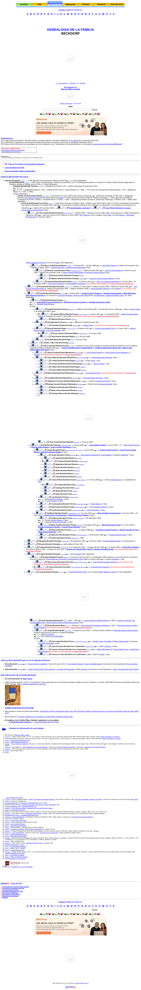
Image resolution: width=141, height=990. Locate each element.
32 (66, 557)
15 (70, 328)
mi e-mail (73, 140)
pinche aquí (134, 799)
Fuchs (47, 634)
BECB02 (73, 455)
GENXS (8, 866)
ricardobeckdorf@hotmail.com (29, 815)
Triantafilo (41, 643)
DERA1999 (7, 838)
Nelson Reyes (88, 325)
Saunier (78, 554)
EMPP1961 (77, 567)
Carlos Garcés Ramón (94, 352)
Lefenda (84, 669)
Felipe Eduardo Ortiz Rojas (93, 378)
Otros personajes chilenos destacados (20, 171)
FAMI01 (70, 213)
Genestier (115, 559)
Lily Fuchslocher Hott (11, 803)
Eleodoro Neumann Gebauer (49, 527)
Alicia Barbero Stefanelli (89, 455)
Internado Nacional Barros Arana (126, 630)
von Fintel (28, 198)
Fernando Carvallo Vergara (106, 530)
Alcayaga (56, 522)
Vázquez (108, 295)
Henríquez (68, 295)
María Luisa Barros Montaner (19, 857)
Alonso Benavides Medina (18, 826)
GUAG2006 (8, 852)
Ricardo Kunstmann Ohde (127, 625)
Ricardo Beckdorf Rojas (12, 815)
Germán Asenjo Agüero (113, 293)
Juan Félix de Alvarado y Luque (117, 208)
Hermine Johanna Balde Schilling (96, 620)
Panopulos (50, 643)
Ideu (57, 263)
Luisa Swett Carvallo (97, 445)
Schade (35, 198)
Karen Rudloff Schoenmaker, (33, 829)
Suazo (132, 309)
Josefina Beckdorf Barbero (18, 846)
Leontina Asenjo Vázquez (91, 293)
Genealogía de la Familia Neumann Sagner (39, 808)
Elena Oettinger (39, 627)
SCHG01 (7, 841)
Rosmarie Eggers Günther (94, 272)
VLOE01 (81, 641)
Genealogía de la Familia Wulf (49, 833)
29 (72, 346)
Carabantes (99, 381)
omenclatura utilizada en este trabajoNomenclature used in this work (13, 150)
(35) (48, 458)
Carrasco (60, 295)
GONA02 (7, 824)
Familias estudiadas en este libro (34, 684)
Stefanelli (124, 455)
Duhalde (115, 295)
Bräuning (107, 572)
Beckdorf (82, 83)
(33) (40, 270)
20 (65, 300)
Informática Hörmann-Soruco (34, 843)
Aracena (108, 646)
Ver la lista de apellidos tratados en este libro (88, 799)
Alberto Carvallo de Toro (129, 530)
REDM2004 (7, 747)
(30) (62, 208)
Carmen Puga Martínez (71, 527)
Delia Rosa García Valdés (51, 452)
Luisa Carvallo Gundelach (61, 447)
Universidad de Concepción (56, 559)
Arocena (118, 480)
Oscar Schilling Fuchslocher (19, 744)
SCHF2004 (73, 270)
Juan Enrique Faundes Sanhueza (105, 562)
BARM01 (7, 857)
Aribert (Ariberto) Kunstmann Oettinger (95, 625)
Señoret (107, 381)
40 (47, 196)
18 (65, 547)
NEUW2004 (8, 808)
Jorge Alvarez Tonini (93, 373)
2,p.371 (27, 182)
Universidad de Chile (75, 559)
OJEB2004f (8, 817)
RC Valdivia (84, 215)
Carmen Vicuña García (108, 450)
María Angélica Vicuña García (108, 513)
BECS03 (72, 309)
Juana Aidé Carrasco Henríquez (49, 302)
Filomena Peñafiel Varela (103, 549)
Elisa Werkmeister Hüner (78, 572)
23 (69, 322)
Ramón (36, 355)
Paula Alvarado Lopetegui (79, 208)
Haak (113, 572)
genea (62, 10)
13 (67, 328)
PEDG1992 (7, 749)
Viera (30, 679)
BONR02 (81, 562)
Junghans (81, 284)
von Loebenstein (57, 636)
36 (73, 328)
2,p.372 (22, 180)
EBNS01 (7, 855)
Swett (75, 295)
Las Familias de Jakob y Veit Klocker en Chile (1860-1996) (38, 804)
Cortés (102, 654)
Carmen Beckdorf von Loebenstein (15, 858)
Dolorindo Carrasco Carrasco (75, 302)
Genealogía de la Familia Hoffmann (94, 747)
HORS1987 (7, 843)
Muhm (118, 289)
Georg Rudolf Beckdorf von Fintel (46, 722)
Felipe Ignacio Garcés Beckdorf (116, 352)
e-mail (80, 314)
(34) (44, 275)
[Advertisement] (70, 21)
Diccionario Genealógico (10, 893)
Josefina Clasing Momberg (75, 267)
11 (18, 664)
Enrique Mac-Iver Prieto (117, 535)
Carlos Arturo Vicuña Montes (55, 515)
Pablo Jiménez (96, 504)
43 (70, 630)
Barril (25, 679)
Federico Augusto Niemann (36, 263)
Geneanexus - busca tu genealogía (22, 867)
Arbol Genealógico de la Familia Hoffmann (35, 747)
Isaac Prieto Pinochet (131, 445)
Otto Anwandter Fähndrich (100, 289)
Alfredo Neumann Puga (111, 525)
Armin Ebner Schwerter (17, 855)
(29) (98, 208)
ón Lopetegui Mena (36, 210)
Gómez (53, 520)
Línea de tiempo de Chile (14, 168)
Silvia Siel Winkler (53, 330)
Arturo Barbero (106, 455)
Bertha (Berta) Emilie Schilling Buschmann (62, 623)
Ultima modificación (66, 103)
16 (77, 525)
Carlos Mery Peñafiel (130, 547)
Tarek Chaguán (98, 364)
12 (67, 630)
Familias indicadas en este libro (111, 738)
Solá (112, 480)
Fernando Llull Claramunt (100, 567)
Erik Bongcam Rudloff (17, 829)
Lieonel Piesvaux (93, 510)
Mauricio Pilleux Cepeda (70, 89)
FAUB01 (85, 562)
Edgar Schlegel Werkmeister (73, 272)
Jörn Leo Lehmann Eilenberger (108, 282)
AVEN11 (66, 213)
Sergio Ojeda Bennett (18, 817)
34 (21, 664)
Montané (103, 384)
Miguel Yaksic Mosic (121, 641)
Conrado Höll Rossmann (65, 669)
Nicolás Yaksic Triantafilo (102, 641)
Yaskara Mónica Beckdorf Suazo (20, 740)
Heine (93, 361)
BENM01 (76, 562)
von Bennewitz (99, 295)
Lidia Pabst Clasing (109, 265)
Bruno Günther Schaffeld (37, 664)
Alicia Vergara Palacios (47, 532)
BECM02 (78, 352)
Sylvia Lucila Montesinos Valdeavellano (77, 348)
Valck (109, 215)
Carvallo (81, 295)
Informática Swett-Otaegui (33, 813)
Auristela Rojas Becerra (45, 304)
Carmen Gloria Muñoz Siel (104, 328)
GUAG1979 (65, 541)
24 (81, 525)
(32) (36, 265)
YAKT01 (85, 641)
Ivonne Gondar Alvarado (18, 824)
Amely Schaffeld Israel (93, 664)
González (63, 522)
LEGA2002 (7, 799)
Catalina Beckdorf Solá (17, 850)
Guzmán (54, 501)
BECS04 (83, 480)
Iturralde (52, 499)
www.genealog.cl (63, 83)
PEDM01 (20, 669)
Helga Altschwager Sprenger (101, 357)
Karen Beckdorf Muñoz (12, 845)
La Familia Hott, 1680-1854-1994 (28, 803)
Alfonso (59, 520)
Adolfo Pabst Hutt (57, 267)
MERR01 (7, 810)
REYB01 (75, 325)
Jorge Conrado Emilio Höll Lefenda (41, 669)
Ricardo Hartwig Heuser (111, 541)
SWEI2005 (7, 822)
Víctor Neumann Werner (19, 808)
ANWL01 (7, 827)
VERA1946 (78, 450)
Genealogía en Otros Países (11, 894)
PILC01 (79, 357)
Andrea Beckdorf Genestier (18, 836)
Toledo (137, 309)
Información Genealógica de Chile (13, 888)
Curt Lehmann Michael (56, 284)
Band (87, 295)
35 (75, 530)
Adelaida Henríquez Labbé (99, 302)
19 (79, 525)
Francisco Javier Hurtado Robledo (101, 278)
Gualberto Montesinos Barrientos (108, 348)
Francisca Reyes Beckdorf (18, 820)
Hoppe (61, 198)
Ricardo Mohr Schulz (121, 649)
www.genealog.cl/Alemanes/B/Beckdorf (107, 144)
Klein (52, 634)
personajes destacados (35, 164)
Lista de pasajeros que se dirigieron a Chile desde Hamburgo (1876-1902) (45, 717)
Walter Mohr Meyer (104, 649)
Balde (100, 572)
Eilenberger (73, 284)
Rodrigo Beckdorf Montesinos (19, 742)
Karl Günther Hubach (75, 664)
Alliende (109, 384)
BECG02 (83, 567)
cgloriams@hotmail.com (29, 806)
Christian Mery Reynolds (17, 810)
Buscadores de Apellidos (10, 896)
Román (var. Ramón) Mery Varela (79, 549)
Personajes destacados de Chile (12, 891)
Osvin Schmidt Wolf (18, 833)
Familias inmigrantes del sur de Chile (19, 708)
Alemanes (73, 83)
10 (64, 620)
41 (68, 625)
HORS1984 (64, 445)
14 (69, 328)
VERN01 (7, 750)
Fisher (121, 295)
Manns (121, 215)
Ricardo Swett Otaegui (40, 447)
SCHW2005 (8, 832)
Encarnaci (25, 210)
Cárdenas (59, 499)
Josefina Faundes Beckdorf (18, 834)
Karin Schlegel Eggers (113, 270)
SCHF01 (76, 641)
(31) (32, 213)
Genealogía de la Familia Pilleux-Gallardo (15, 887)
